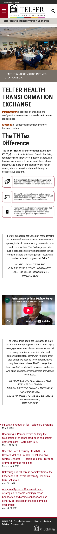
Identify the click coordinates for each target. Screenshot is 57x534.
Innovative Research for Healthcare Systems (27, 424)
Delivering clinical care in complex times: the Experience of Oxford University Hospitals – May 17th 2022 (27, 476)
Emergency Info (17, 524)
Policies (5, 524)
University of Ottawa (12, 2)
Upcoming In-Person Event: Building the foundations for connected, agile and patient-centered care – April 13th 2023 (27, 438)
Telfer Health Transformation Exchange (25, 20)
